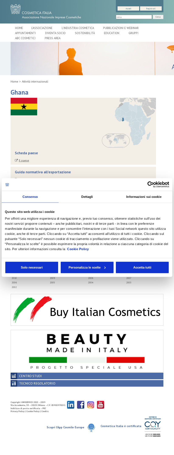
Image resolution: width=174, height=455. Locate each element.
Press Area (52, 38)
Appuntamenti (26, 33)
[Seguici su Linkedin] (70, 404)
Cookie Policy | (33, 411)
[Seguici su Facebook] (80, 404)
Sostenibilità (85, 33)
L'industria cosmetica (78, 28)
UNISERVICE (27, 402)
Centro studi (30, 376)
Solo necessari (32, 267)
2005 (52, 282)
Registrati (151, 8)
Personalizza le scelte (85, 267)
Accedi (128, 8)
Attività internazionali (35, 81)
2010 (14, 278)
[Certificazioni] (152, 426)
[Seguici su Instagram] (90, 404)
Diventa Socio (55, 33)
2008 (90, 278)
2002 (14, 287)
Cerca (158, 16)
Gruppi (133, 33)
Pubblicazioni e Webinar (121, 28)
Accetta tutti (142, 267)
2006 (14, 282)
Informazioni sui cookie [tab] (143, 197)
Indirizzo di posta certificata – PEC (28, 408)
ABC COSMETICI (25, 38)
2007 (128, 278)
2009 (52, 278)
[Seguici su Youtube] (100, 404)
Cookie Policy (78, 249)
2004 (90, 282)
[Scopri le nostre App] (91, 427)
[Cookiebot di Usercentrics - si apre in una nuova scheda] (150, 184)
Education (112, 33)
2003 (128, 282)
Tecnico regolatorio (37, 383)
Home (19, 28)
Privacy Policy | (18, 411)
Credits (45, 411)
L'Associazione (42, 28)
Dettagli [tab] (87, 197)
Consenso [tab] (30, 197)
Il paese (24, 160)
